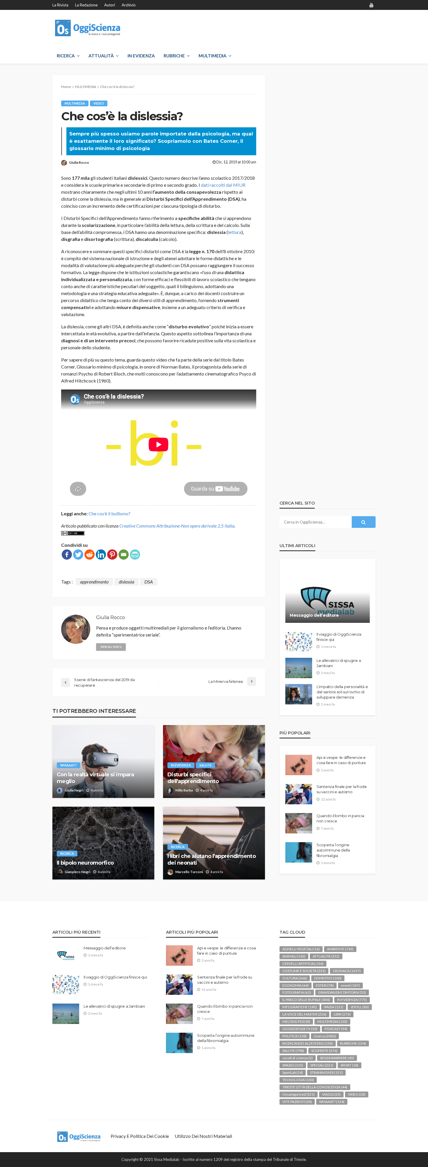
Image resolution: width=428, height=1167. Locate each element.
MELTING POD (296, 1021)
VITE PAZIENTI (297, 1101)
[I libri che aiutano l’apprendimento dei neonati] (214, 843)
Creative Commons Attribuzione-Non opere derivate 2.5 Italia (176, 525)
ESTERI (325, 985)
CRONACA (347, 971)
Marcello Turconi (189, 872)
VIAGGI (331, 1094)
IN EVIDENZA (141, 55)
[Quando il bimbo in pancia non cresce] (298, 823)
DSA (148, 581)
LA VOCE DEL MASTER (304, 1014)
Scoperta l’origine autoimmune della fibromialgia (333, 850)
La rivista (60, 5)
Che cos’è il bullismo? (109, 513)
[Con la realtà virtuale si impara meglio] (103, 761)
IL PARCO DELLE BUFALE (306, 999)
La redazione (86, 5)
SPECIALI (321, 1065)
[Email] (124, 554)
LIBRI (342, 1014)
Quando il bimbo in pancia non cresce (340, 818)
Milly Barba (184, 790)
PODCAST (336, 1029)
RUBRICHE (174, 55)
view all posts (110, 646)
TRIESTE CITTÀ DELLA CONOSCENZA (314, 1087)
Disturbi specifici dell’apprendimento (193, 778)
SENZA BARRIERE (337, 1058)
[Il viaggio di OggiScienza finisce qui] (298, 642)
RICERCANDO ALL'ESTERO (307, 1043)
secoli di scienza (297, 1058)
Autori (109, 5)
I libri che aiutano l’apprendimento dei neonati (211, 859)
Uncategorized (298, 1094)
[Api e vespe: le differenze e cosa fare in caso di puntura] (298, 765)
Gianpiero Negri (77, 872)
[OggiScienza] (88, 28)
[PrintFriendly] (135, 554)
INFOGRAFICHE (299, 1007)
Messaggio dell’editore (314, 615)
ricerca (67, 853)
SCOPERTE (324, 1050)
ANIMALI (293, 956)
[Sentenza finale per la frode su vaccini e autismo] (298, 794)
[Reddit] (89, 554)
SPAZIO (292, 1065)
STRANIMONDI (326, 1072)
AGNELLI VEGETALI (301, 949)
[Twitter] (78, 554)
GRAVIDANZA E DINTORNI (342, 992)
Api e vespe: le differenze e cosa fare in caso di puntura (341, 760)
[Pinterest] (112, 554)
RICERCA (66, 55)
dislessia (126, 581)
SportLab (292, 1072)
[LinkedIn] (101, 554)
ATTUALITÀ (101, 55)
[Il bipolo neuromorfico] (103, 843)
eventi (350, 985)
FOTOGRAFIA (296, 992)
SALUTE (205, 765)
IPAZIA (333, 1007)
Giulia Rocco (79, 162)
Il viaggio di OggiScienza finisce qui (338, 637)
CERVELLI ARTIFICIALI (302, 963)
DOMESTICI (328, 978)
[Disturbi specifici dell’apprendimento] (214, 761)
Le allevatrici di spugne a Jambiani (338, 663)
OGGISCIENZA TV (299, 1029)
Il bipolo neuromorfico (85, 863)
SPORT (349, 1065)
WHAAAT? (68, 765)
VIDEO (98, 103)
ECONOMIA (295, 985)
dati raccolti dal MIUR (223, 185)
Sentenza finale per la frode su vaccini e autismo (341, 789)
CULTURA (294, 978)
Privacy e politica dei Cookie (140, 1136)
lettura (234, 232)
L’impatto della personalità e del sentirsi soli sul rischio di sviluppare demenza (342, 691)
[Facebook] (67, 554)
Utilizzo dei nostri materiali (203, 1136)
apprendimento (94, 581)
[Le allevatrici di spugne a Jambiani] (298, 668)
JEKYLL (360, 1007)
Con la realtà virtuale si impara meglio (95, 778)
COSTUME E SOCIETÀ (304, 971)
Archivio (129, 5)
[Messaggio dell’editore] (327, 595)
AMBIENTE (340, 949)
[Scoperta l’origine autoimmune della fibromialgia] (298, 852)
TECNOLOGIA (298, 1080)
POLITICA (294, 1036)
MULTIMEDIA (213, 55)
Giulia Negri (74, 790)
